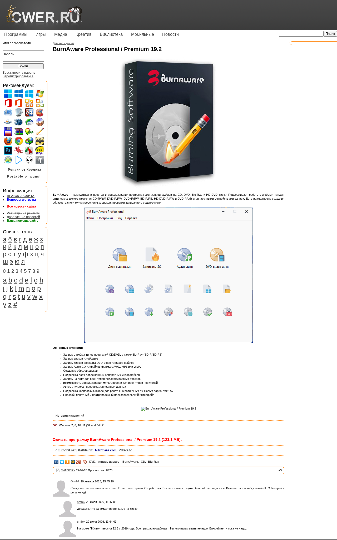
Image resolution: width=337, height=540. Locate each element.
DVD (92, 461)
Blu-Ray (153, 461)
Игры (41, 34)
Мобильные (142, 34)
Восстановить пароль (19, 72)
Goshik (75, 481)
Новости (170, 34)
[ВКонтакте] (56, 461)
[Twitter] (62, 461)
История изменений (70, 415)
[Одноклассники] (67, 461)
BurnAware (130, 461)
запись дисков (109, 461)
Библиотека (111, 34)
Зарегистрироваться (18, 76)
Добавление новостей (23, 217)
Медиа (60, 34)
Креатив (84, 34)
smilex (81, 501)
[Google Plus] (78, 461)
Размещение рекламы (23, 213)
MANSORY (68, 470)
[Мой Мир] (73, 461)
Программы (15, 34)
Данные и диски (63, 43)
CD (143, 461)
